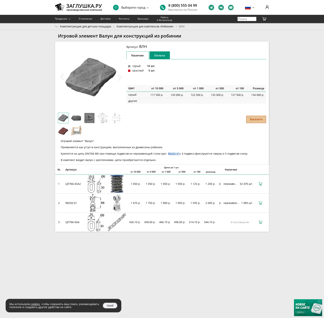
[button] (120, 77)
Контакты (124, 18)
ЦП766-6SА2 (73, 184)
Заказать (256, 119)
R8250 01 (173, 153)
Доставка (105, 18)
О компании (85, 18)
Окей (110, 305)
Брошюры (143, 18)
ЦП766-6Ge (72, 222)
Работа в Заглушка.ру (164, 19)
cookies (35, 304)
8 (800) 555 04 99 (182, 5)
